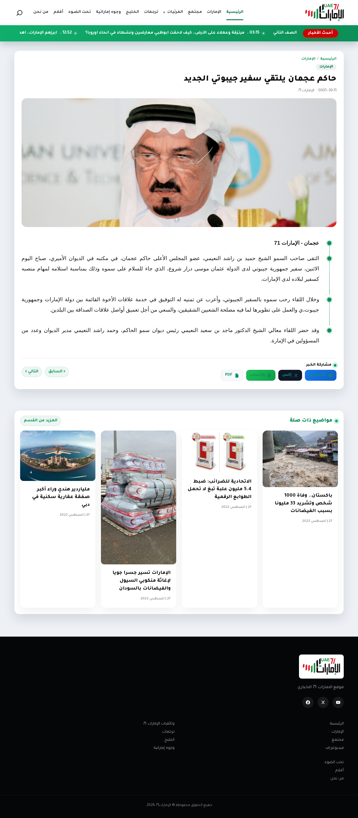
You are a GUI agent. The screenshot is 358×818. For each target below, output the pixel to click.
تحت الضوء (334, 762)
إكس (286, 375)
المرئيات (173, 12)
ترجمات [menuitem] (151, 12)
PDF (228, 375)
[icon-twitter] (323, 702)
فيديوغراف (335, 748)
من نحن (337, 779)
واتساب (257, 375)
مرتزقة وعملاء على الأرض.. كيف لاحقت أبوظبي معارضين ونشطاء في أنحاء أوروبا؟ (207, 33)
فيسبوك (317, 375)
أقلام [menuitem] (58, 12)
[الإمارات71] (324, 12)
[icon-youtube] (338, 702)
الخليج (169, 740)
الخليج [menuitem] (132, 12)
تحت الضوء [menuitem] (79, 12)
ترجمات (168, 732)
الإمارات (308, 59)
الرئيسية (328, 59)
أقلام (339, 770)
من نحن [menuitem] (40, 12)
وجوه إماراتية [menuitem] (108, 12)
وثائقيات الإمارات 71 (159, 724)
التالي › (31, 372)
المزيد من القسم (40, 421)
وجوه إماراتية (164, 748)
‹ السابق (56, 372)
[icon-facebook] (308, 702)
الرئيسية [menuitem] (234, 12)
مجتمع (338, 740)
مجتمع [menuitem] (195, 12)
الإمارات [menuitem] (214, 12)
